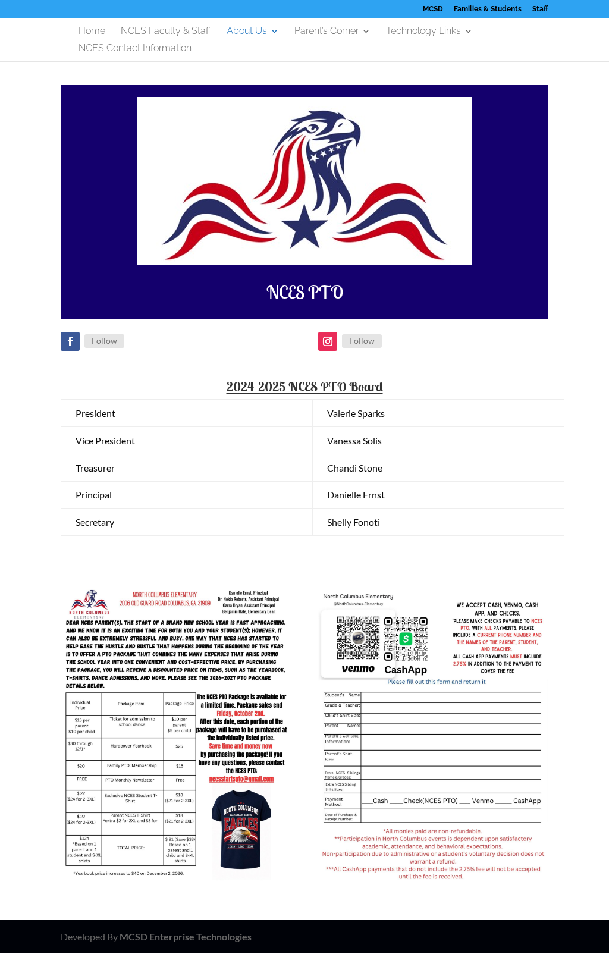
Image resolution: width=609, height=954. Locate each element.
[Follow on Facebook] (70, 341)
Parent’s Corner (326, 31)
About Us (247, 31)
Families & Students (488, 9)
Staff (540, 9)
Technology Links (423, 31)
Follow (104, 340)
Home (92, 31)
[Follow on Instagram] (327, 341)
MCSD (433, 9)
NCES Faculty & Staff (166, 31)
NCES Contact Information (135, 49)
